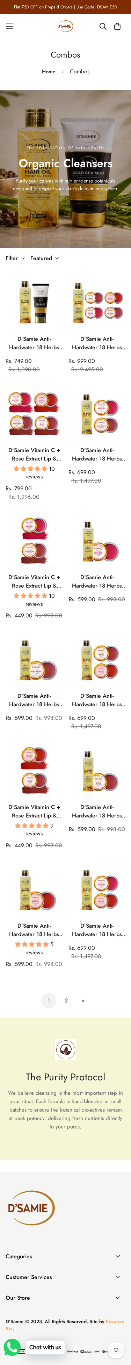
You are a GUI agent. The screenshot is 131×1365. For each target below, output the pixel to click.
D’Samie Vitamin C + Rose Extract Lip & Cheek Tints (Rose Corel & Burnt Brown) (34, 581)
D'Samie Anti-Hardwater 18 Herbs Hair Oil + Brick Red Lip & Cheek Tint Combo (34, 930)
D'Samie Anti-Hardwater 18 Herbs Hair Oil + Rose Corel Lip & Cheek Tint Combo (97, 581)
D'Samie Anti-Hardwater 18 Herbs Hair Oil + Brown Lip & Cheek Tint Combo (96, 811)
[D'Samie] (65, 26)
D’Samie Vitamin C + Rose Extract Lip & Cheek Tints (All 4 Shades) (34, 454)
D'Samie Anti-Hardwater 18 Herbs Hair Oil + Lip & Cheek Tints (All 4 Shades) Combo (97, 343)
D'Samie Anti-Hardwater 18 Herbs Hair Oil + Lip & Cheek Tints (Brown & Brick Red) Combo (97, 700)
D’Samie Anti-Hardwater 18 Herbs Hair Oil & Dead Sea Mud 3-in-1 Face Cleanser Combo (34, 343)
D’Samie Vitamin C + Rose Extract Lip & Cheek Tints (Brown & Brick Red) (34, 811)
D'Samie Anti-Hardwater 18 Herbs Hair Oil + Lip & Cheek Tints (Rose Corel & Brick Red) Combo (97, 930)
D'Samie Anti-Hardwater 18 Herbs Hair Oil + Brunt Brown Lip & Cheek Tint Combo (34, 700)
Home (49, 71)
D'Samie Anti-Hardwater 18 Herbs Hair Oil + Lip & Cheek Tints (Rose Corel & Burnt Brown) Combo (97, 454)
